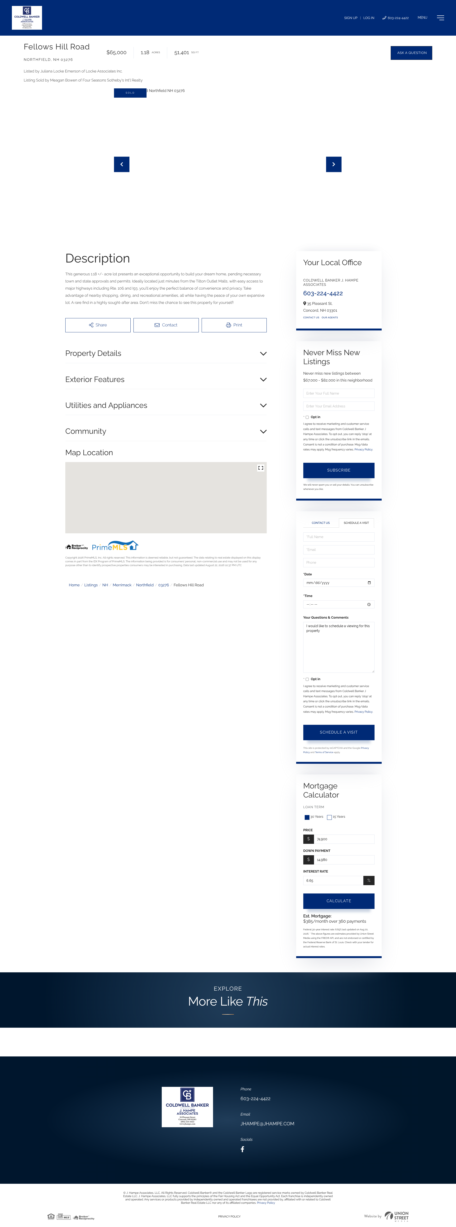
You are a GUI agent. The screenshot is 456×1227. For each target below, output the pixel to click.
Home (74, 585)
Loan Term (313, 807)
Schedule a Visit (356, 523)
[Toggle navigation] (431, 17)
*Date (307, 574)
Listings (91, 585)
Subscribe (339, 470)
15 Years (339, 817)
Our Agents (330, 317)
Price (308, 830)
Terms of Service (324, 752)
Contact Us (311, 317)
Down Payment (316, 851)
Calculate (339, 901)
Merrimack (122, 585)
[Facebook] (242, 1149)
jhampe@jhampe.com (267, 1124)
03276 (163, 585)
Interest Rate (315, 872)
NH (105, 585)
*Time (308, 596)
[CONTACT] (411, 53)
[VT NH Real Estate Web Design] (386, 1217)
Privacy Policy (363, 449)
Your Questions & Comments (326, 618)
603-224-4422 (398, 18)
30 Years (316, 817)
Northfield (145, 585)
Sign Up (350, 18)
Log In (368, 18)
